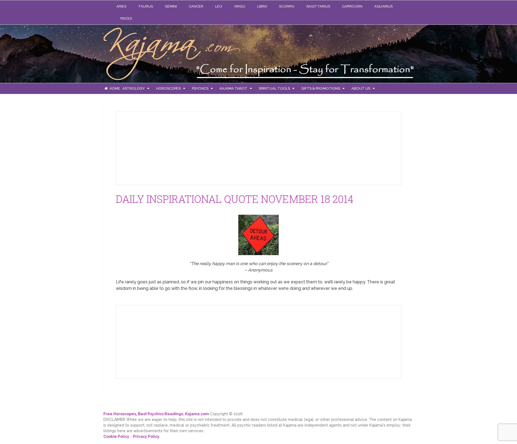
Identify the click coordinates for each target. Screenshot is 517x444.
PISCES (126, 18)
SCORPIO (287, 6)
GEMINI (171, 6)
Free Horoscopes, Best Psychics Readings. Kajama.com (156, 414)
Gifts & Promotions (320, 88)
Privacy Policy (146, 436)
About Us (360, 88)
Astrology (133, 88)
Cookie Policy (116, 436)
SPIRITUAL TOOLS (274, 88)
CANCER (196, 6)
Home (114, 88)
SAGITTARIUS (318, 6)
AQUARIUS (383, 6)
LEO (218, 6)
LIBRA (262, 6)
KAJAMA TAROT (233, 88)
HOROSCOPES (168, 88)
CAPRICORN (352, 6)
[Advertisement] (160, 147)
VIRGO (239, 6)
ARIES (121, 6)
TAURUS (145, 6)
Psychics (200, 88)
